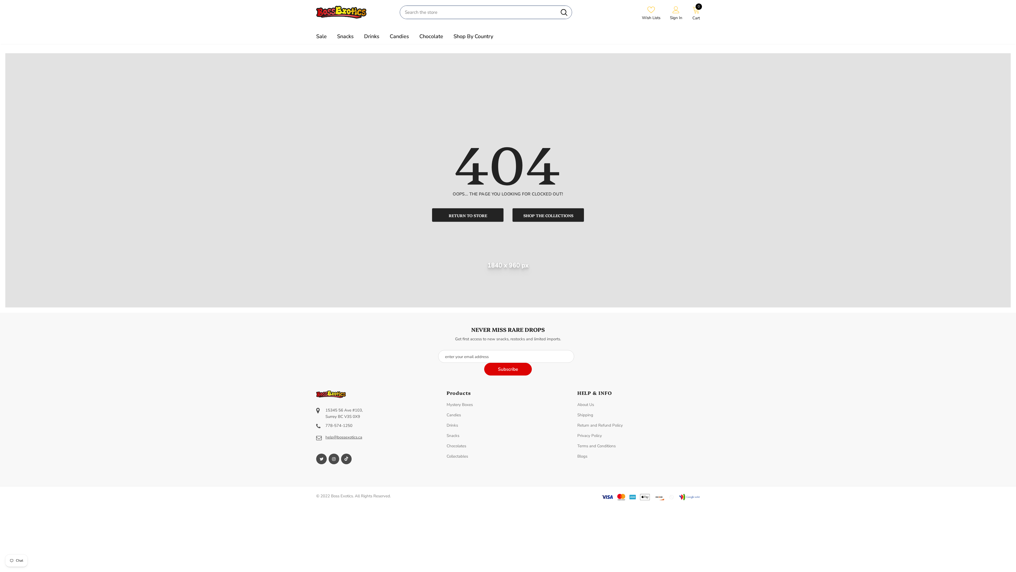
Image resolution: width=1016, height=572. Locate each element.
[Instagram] (334, 459)
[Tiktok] (346, 459)
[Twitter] (321, 459)
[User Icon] (676, 9)
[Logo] (354, 12)
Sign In (676, 17)
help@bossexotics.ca (343, 437)
